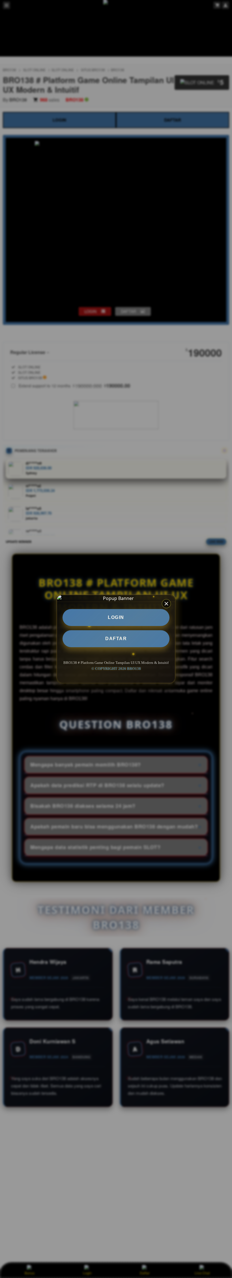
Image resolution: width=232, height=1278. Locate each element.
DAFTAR (116, 638)
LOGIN (116, 617)
